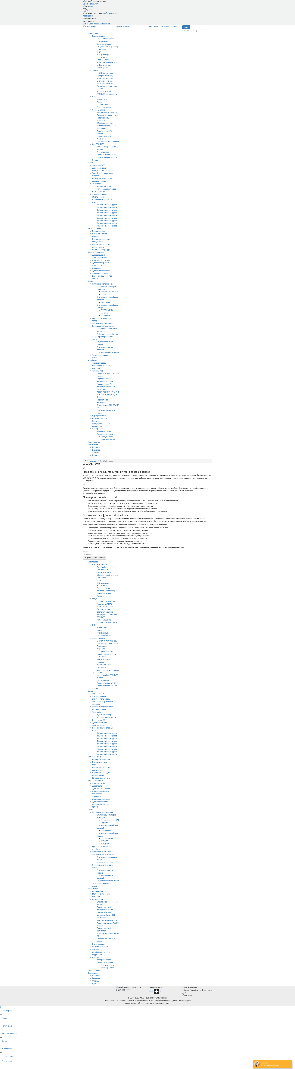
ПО (93, 97)
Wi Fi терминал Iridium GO (107, 334)
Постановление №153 (106, 155)
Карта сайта (187, 995)
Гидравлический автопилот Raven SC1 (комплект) (106, 386)
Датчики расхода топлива (108, 141)
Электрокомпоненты (106, 434)
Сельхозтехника (104, 44)
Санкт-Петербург (90, 4)
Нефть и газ (102, 57)
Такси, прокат (102, 68)
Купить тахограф (104, 186)
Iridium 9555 (106, 294)
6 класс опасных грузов (107, 218)
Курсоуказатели (99, 416)
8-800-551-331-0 (156, 26)
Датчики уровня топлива (107, 115)
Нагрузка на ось (94, 228)
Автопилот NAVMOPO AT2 (108, 392)
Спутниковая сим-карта (102, 323)
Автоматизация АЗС (100, 418)
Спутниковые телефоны (102, 284)
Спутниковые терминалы (103, 326)
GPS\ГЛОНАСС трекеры (107, 112)
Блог (91, 6)
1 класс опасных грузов (107, 205)
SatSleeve (105, 315)
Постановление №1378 (107, 157)
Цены (89, 10)
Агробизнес (93, 360)
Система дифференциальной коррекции (101, 423)
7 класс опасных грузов (107, 221)
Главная (92, 461)
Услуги (95, 70)
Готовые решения (100, 36)
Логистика (101, 49)
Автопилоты (97, 371)
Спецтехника (102, 41)
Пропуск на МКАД (105, 76)
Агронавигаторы (99, 363)
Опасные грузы (103, 60)
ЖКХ (99, 52)
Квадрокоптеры (104, 431)
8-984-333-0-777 (171, 26)
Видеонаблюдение (96, 252)
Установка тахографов (106, 189)
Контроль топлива (105, 78)
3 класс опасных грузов (107, 210)
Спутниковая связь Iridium (108, 352)
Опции (95, 160)
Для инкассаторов (100, 273)
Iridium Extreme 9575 (110, 292)
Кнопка (100, 149)
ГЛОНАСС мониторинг (106, 73)
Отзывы (95, 452)
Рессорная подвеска (101, 231)
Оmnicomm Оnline (104, 107)
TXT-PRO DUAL (107, 310)
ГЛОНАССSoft (103, 104)
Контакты (96, 447)
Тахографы (97, 184)
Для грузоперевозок (101, 271)
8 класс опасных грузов (107, 223)
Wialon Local (88, 24)
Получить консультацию (94, 558)
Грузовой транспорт (105, 39)
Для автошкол (98, 255)
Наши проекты (94, 442)
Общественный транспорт (108, 47)
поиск (186, 27)
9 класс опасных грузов (107, 226)
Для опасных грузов (101, 260)
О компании (93, 445)
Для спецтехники (99, 257)
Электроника (97, 429)
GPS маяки (101, 128)
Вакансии (96, 450)
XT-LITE (104, 313)
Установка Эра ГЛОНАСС (107, 147)
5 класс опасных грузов (107, 215)
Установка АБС (98, 165)
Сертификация (103, 152)
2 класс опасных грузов (107, 207)
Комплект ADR (98, 191)
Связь (90, 281)
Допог (90, 163)
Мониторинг (93, 33)
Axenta (96, 24)
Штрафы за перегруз (101, 250)
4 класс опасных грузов (107, 213)
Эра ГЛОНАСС (98, 144)
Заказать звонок (123, 26)
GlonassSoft (105, 24)
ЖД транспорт (103, 54)
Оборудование (98, 110)
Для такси (96, 268)
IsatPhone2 (106, 302)
